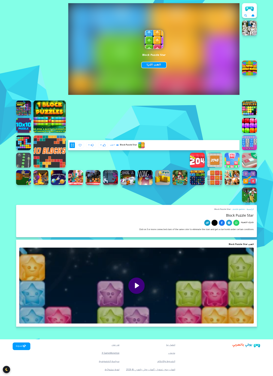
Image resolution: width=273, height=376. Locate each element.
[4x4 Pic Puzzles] (180, 177)
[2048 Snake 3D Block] (23, 160)
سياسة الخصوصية (109, 362)
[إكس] (215, 223)
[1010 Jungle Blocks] (249, 68)
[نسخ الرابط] (207, 223)
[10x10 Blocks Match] (249, 125)
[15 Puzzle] (249, 142)
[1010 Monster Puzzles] (249, 108)
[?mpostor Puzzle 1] (145, 177)
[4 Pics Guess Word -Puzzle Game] (232, 177)
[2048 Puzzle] (214, 160)
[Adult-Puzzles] (58, 177)
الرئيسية (249, 8)
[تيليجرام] (229, 223)
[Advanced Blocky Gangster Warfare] (40, 177)
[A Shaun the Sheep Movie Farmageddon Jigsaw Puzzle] (93, 177)
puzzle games (239, 210)
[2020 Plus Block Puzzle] (23, 142)
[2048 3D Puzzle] (249, 160)
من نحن (115, 345)
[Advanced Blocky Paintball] (23, 177)
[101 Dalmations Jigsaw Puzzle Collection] (249, 28)
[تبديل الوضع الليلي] (6, 369)
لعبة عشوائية (112, 370)
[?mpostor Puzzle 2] (127, 177)
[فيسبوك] (222, 223)
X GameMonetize (110, 353)
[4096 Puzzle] (214, 177)
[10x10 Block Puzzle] (23, 108)
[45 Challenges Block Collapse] (197, 177)
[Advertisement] (41, 50)
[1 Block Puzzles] (49, 117)
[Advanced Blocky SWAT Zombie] (249, 195)
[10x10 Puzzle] (23, 125)
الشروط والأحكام (166, 362)
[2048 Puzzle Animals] (197, 160)
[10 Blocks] (49, 151)
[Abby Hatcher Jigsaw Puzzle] (75, 177)
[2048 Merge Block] (232, 160)
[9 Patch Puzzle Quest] (162, 177)
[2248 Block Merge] (249, 177)
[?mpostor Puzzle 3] (110, 177)
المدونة (19, 346)
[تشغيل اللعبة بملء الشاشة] (72, 145)
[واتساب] (236, 223)
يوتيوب (171, 353)
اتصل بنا (170, 345)
